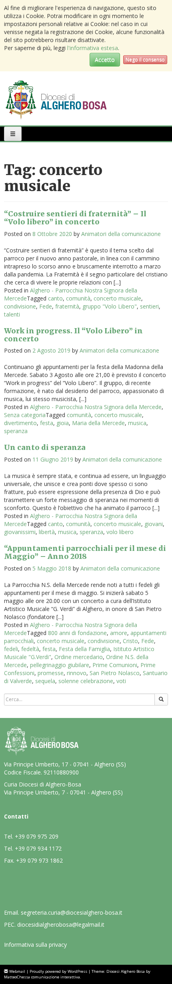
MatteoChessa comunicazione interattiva (42, 977)
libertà (47, 532)
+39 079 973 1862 (39, 860)
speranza (16, 431)
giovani (153, 524)
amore (118, 633)
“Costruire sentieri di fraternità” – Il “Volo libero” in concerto (75, 217)
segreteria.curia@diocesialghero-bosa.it (71, 912)
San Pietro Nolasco (115, 673)
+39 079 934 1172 (38, 848)
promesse (51, 673)
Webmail (17, 971)
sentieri (149, 306)
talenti (12, 314)
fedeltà (30, 649)
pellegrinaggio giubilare (59, 665)
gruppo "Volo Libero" (109, 306)
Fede (45, 306)
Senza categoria (25, 415)
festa (46, 423)
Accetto (105, 59)
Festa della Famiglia (84, 649)
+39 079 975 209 (36, 836)
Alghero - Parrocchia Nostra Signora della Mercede (96, 407)
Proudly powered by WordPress (58, 971)
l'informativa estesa (92, 48)
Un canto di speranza (45, 447)
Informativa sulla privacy (35, 944)
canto (55, 298)
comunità (78, 298)
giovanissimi (20, 532)
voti (121, 681)
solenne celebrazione (85, 681)
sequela (45, 681)
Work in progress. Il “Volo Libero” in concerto (73, 334)
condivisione (20, 306)
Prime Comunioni (114, 665)
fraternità (67, 306)
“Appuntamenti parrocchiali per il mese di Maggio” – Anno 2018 (85, 552)
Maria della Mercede (98, 423)
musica (137, 423)
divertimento (20, 423)
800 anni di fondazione (77, 633)
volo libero (120, 532)
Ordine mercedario (78, 657)
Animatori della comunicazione (121, 234)
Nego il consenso (145, 59)
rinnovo (76, 673)
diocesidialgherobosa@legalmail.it (60, 924)
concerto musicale (117, 298)
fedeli (11, 649)
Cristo (130, 641)
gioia (62, 423)
